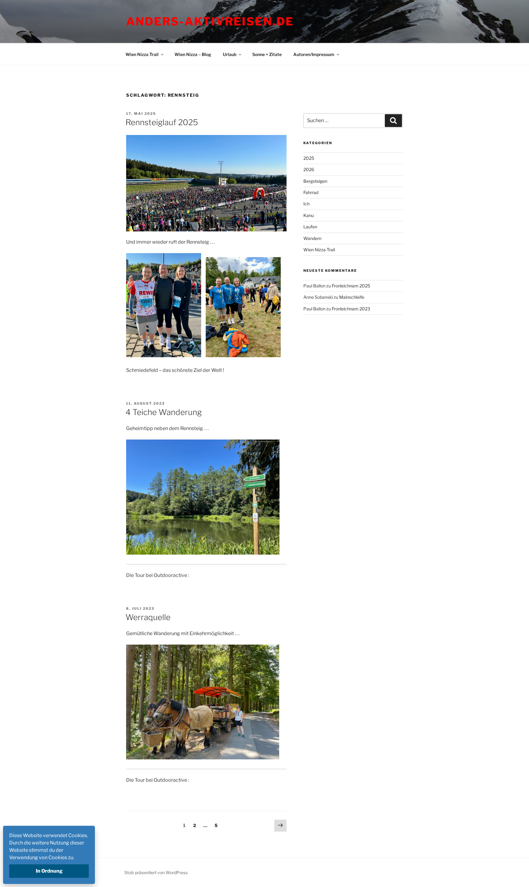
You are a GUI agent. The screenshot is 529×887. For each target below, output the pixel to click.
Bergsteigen (315, 181)
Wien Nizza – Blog (192, 54)
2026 (308, 169)
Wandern (312, 238)
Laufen (310, 226)
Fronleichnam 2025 (351, 285)
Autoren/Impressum (313, 54)
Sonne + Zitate (267, 54)
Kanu (308, 215)
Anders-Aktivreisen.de (210, 21)
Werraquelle (148, 617)
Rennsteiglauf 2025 (162, 122)
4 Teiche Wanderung (164, 412)
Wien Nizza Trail (142, 54)
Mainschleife (351, 297)
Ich (306, 203)
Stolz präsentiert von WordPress (156, 872)
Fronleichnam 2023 (351, 308)
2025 (308, 158)
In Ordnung (49, 871)
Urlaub (229, 54)
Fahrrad (310, 192)
